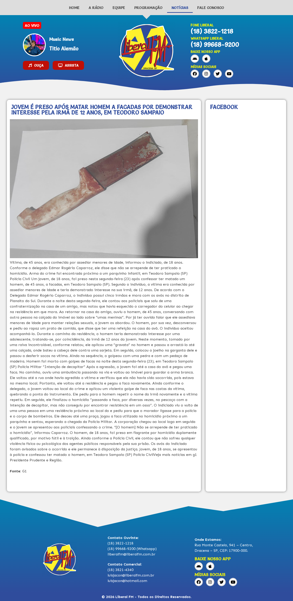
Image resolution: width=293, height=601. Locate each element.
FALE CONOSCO (210, 7)
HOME (74, 7)
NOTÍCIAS (180, 7)
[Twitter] (218, 74)
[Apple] (206, 58)
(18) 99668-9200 (215, 44)
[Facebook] (195, 74)
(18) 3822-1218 (212, 31)
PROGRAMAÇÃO (148, 7)
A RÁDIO (96, 7)
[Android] (195, 58)
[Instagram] (206, 74)
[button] (36, 65)
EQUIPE (119, 7)
